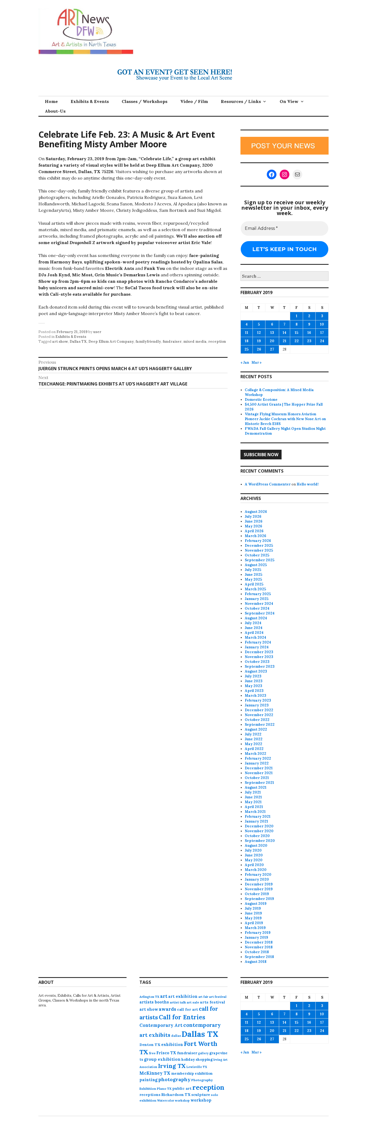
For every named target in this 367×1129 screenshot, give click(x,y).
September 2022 (260, 724)
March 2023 (255, 695)
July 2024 (253, 623)
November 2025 (259, 550)
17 (322, 332)
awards (167, 1009)
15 (296, 332)
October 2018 (257, 952)
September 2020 (260, 840)
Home (51, 101)
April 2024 (254, 632)
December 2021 (259, 768)
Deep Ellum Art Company (111, 341)
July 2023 (253, 676)
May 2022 (253, 744)
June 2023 (253, 681)
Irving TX (172, 1066)
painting (148, 1079)
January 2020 (257, 879)
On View (289, 101)
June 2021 (253, 797)
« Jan (244, 362)
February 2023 (258, 700)
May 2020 (253, 860)
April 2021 (254, 807)
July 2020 (253, 850)
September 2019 (259, 898)
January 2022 (257, 763)
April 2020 (254, 865)
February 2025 (258, 594)
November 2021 (259, 773)
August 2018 (256, 961)
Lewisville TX (196, 1067)
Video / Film (194, 101)
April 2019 (254, 923)
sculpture (200, 1094)
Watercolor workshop (173, 1100)
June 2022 (253, 739)
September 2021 (259, 782)
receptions (149, 1094)
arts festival (212, 1002)
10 (322, 324)
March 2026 (255, 536)
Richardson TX (175, 1094)
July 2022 (253, 734)
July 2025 (253, 569)
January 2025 (256, 598)
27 (272, 349)
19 (259, 341)
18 (247, 341)
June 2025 (253, 574)
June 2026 (253, 521)
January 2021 (256, 821)
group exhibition (162, 1059)
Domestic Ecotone (261, 399)
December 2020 (259, 826)
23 (309, 341)
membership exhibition (192, 1073)
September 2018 (259, 957)
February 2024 (258, 642)
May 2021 (253, 802)
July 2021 (253, 792)
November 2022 (259, 715)
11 (246, 332)
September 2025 (259, 560)
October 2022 (257, 719)
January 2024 (257, 647)
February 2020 (258, 874)
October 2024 (257, 608)
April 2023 (254, 690)
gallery (203, 1053)
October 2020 (257, 836)
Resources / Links (241, 101)
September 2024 (260, 613)
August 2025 (256, 565)
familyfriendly (148, 341)
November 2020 (259, 831)
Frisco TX (166, 1052)
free (152, 1053)
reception (217, 341)
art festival (217, 997)
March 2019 (255, 928)
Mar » (256, 362)
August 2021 (256, 787)
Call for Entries (182, 1017)
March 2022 (255, 753)
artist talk (178, 1002)
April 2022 (254, 748)
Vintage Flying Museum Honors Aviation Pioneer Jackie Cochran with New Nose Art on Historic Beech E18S (285, 419)
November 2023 (259, 657)
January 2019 (256, 937)
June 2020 (254, 855)
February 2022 (258, 758)
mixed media (195, 341)
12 (259, 332)
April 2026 (254, 531)
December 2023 (259, 652)
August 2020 (256, 845)
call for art (187, 1009)
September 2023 (260, 666)
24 (322, 341)
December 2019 (259, 884)
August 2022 (256, 729)
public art (182, 1088)
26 (259, 349)
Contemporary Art (160, 1025)
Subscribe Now (261, 455)
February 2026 (258, 540)
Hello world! (308, 484)
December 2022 (259, 710)
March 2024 (255, 637)
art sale (193, 1002)
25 (246, 349)
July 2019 (253, 908)
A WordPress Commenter (268, 484)
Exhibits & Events (90, 101)
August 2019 (256, 903)
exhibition (172, 1044)
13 (272, 332)
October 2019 (257, 894)
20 (272, 341)
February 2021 (258, 816)
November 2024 (259, 603)
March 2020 (256, 869)
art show (60, 341)
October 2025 (257, 555)
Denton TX (149, 1044)
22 (296, 341)
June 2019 (253, 913)
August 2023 (256, 671)
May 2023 (253, 686)
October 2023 (257, 661)
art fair (203, 997)
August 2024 (256, 618)
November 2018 (259, 947)
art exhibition (182, 996)
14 (284, 332)
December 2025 (259, 545)
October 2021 (257, 778)
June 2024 (253, 628)
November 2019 (259, 889)
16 (309, 332)
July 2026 (253, 516)
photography (174, 1079)
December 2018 (259, 942)
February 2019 (258, 932)
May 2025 (253, 579)
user (97, 332)
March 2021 (255, 811)
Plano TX (164, 1089)
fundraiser (172, 341)
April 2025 (254, 584)
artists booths (154, 1002)
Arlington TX (149, 997)
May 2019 (253, 918)
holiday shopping (197, 1059)
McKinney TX (154, 1073)
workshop (200, 1100)
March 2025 (255, 589)
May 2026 (253, 526)
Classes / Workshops (144, 101)
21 (284, 341)
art (163, 996)
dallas (176, 1036)
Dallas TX (78, 341)
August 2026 (256, 511)
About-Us (55, 111)
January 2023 (257, 705)
